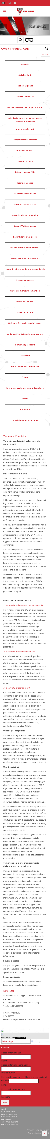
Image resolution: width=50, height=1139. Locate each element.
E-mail (4, 1084)
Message (5, 1096)
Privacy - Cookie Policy (38, 1129)
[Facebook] (15, 3)
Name (4, 1060)
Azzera (45, 54)
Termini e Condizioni (38, 1133)
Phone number (8, 1072)
